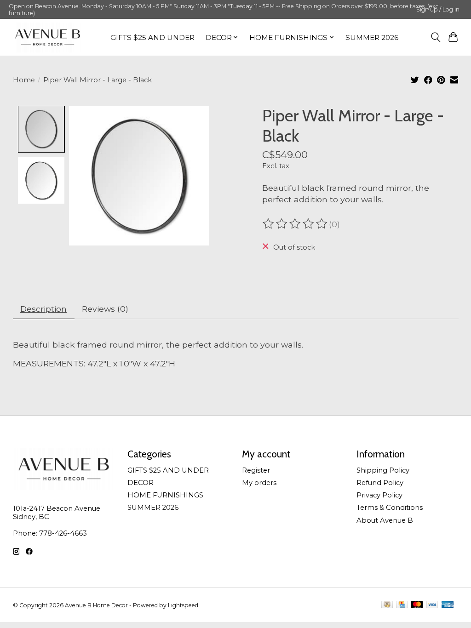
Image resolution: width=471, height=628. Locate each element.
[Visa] (432, 605)
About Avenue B (384, 520)
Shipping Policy (382, 470)
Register (256, 470)
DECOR (140, 483)
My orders (259, 483)
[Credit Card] (402, 605)
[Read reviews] (295, 224)
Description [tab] (43, 309)
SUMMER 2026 (371, 37)
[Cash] (387, 605)
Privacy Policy (379, 495)
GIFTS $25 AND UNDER (152, 37)
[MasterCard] (417, 605)
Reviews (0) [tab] (105, 309)
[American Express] (448, 605)
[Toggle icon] (435, 37)
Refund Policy (379, 483)
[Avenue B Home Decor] (47, 37)
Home (24, 80)
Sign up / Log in (438, 9)
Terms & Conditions (389, 507)
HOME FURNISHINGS (165, 495)
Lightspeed (183, 605)
